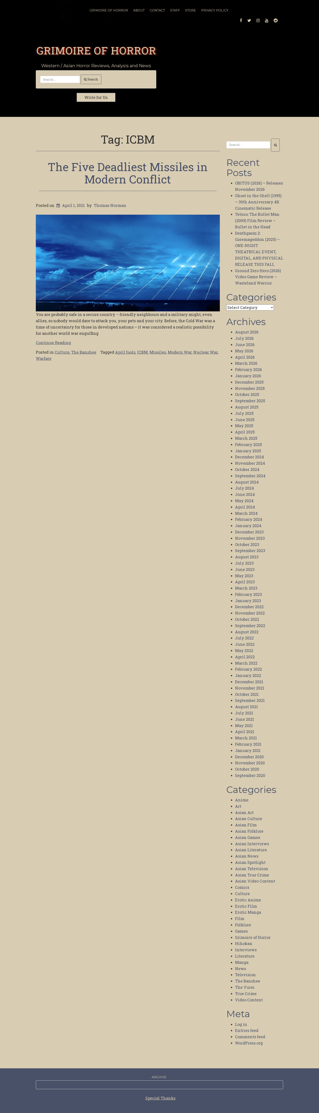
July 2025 (244, 413)
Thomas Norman (110, 205)
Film (239, 918)
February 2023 (248, 594)
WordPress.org (249, 1043)
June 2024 (245, 494)
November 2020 (250, 762)
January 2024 (248, 525)
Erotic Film (246, 906)
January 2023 (248, 600)
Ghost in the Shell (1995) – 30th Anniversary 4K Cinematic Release (258, 202)
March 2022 (246, 663)
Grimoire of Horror (96, 50)
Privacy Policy (214, 10)
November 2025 (250, 388)
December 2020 (249, 756)
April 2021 (244, 731)
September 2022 (250, 625)
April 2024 (245, 507)
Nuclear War (205, 352)
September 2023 (250, 550)
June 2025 (245, 419)
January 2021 (248, 750)
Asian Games (247, 837)
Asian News (246, 856)
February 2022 (248, 669)
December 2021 (249, 681)
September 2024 (250, 475)
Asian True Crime (252, 875)
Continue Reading (53, 342)
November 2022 (250, 613)
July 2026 (244, 338)
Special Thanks (160, 1098)
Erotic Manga (248, 912)
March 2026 (246, 363)
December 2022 (249, 606)
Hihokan (243, 943)
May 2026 (244, 350)
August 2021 (246, 706)
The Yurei (245, 987)
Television (245, 974)
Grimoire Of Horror (109, 10)
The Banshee (83, 352)
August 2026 (246, 332)
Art (238, 806)
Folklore (243, 924)
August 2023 (246, 556)
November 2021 (249, 688)
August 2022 (246, 631)
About (139, 10)
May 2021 (244, 725)
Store (190, 10)
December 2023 (249, 531)
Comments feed (250, 1036)
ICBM (142, 352)
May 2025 (244, 425)
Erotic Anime (248, 899)
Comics (242, 887)
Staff (175, 10)
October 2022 (247, 619)
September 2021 (250, 700)
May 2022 (244, 650)
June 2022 (245, 644)
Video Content (249, 999)
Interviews (246, 949)
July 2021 (244, 713)
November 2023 (250, 538)
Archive (159, 1077)
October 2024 (247, 469)
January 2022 (248, 675)
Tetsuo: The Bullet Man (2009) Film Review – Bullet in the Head (257, 220)
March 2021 (246, 737)
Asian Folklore (249, 831)
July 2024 (244, 488)
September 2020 (250, 775)
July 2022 (244, 638)
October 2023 (247, 544)
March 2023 (246, 588)
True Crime (246, 993)
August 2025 (246, 407)
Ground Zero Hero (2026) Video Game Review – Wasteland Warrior (258, 277)
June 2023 (245, 569)
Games (241, 931)
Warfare (43, 358)
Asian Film (246, 824)
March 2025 (246, 438)
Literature (245, 956)
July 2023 (244, 563)
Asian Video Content (255, 881)
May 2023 (244, 575)
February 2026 (248, 369)
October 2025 (247, 394)
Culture (62, 352)
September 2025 (250, 400)
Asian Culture (248, 818)
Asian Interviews (252, 843)
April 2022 (245, 656)
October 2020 (247, 769)
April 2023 (245, 581)
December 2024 (249, 456)
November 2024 (250, 463)
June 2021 (244, 719)
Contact (157, 10)
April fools (125, 352)
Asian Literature (251, 849)
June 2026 (245, 344)
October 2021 (247, 694)
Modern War (180, 352)
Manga (241, 962)
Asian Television (251, 868)
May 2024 (244, 500)
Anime (241, 799)
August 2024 (247, 482)
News (240, 968)
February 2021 (248, 744)
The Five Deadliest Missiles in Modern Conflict (128, 172)
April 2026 (245, 357)
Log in (241, 1024)
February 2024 (248, 519)
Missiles (158, 352)
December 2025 (249, 382)
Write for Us (96, 97)
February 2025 (248, 444)
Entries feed (246, 1030)
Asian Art (244, 812)
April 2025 (245, 432)
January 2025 (248, 450)
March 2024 (246, 513)
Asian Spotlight (250, 862)
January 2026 (248, 375)
